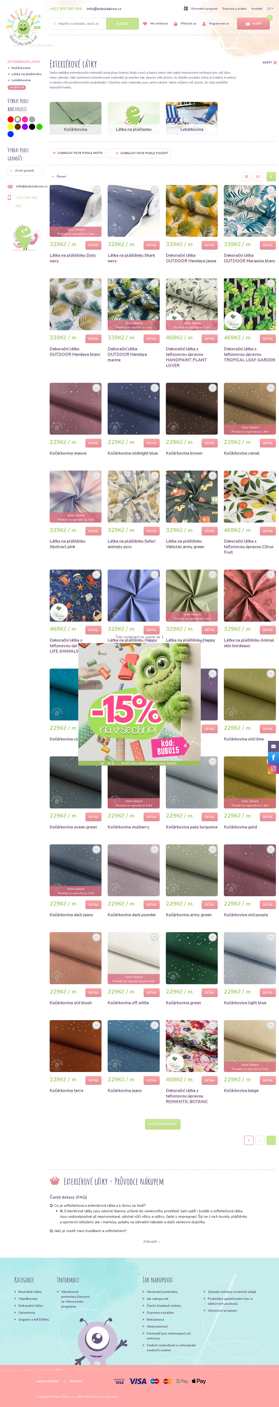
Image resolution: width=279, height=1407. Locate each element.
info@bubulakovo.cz (104, 8)
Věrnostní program (204, 9)
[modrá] (11, 134)
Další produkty (163, 1124)
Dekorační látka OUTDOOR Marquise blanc (249, 258)
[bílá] (39, 119)
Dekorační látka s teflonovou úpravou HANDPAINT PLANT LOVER (186, 357)
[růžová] (25, 119)
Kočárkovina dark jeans (71, 914)
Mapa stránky (48, 1381)
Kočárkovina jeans (125, 1090)
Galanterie (26, 1312)
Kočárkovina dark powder (132, 914)
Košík (257, 24)
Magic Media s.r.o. (64, 1397)
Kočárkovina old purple (246, 914)
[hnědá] (18, 127)
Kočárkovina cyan (66, 739)
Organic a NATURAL (33, 1319)
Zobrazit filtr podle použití (144, 153)
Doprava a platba (234, 9)
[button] (25, 170)
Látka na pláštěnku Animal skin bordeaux (249, 642)
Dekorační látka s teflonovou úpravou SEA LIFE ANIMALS (73, 645)
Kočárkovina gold (240, 827)
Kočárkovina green (183, 1002)
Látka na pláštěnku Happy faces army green (190, 642)
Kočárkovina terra (66, 1090)
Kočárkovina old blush (71, 1002)
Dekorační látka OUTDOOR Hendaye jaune (191, 258)
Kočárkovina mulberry (129, 827)
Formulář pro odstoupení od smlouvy (169, 1336)
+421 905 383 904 (66, 8)
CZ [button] (269, 9)
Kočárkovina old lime (244, 739)
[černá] (32, 127)
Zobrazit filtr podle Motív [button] (80, 153)
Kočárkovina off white (128, 1002)
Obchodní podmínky (162, 1292)
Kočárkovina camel (242, 453)
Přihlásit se (188, 24)
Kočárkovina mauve (68, 453)
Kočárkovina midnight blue (133, 453)
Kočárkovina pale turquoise (192, 827)
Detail (93, 245)
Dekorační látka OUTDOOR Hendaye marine (127, 354)
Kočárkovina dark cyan (129, 739)
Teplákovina (27, 1299)
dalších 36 (17, 87)
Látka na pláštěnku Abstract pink (67, 543)
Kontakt (256, 9)
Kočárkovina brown (184, 453)
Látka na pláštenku (26, 74)
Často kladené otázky (164, 1305)
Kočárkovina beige (241, 1090)
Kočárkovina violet (183, 739)
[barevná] (18, 119)
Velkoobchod (157, 1326)
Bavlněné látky (30, 1292)
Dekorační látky (30, 1305)
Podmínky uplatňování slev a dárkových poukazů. (230, 1301)
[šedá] (32, 119)
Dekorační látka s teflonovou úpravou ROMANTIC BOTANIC (187, 1096)
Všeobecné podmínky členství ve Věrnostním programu (75, 1299)
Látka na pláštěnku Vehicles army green (185, 543)
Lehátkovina (21, 80)
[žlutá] (11, 127)
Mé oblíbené (159, 24)
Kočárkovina (21, 68)
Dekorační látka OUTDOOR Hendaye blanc (75, 351)
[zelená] (39, 127)
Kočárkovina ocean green (73, 827)
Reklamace (155, 1319)
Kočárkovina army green (189, 914)
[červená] (11, 119)
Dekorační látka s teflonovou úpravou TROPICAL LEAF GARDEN (249, 354)
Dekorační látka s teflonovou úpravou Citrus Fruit (248, 546)
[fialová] (25, 127)
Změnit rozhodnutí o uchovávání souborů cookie (171, 1347)
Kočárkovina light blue (245, 1002)
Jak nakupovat (158, 1299)
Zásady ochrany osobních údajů (232, 1292)
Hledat (122, 23)
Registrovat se (218, 24)
